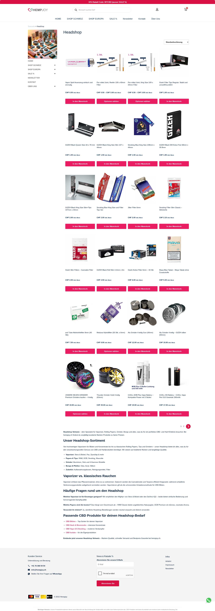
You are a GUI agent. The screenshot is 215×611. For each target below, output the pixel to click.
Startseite (31, 26)
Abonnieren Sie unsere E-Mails (110, 560)
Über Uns (155, 19)
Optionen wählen (111, 101)
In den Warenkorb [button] (80, 101)
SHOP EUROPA (96, 19)
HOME (58, 19)
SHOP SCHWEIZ (75, 19)
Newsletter (128, 19)
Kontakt (141, 19)
